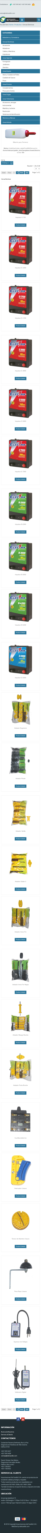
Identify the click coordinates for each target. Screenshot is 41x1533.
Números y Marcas (9, 118)
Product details (20, 225)
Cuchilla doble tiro (20, 1138)
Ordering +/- (5, 163)
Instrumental (7, 105)
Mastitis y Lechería (9, 108)
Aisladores (6, 48)
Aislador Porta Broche (20, 1085)
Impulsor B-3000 (20, 574)
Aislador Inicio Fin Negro (20, 984)
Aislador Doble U (20, 881)
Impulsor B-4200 (20, 625)
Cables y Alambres (9, 51)
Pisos (4, 80)
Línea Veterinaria (8, 99)
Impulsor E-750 (20, 217)
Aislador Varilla (20, 831)
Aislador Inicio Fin (20, 932)
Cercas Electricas (8, 42)
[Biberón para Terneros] (20, 134)
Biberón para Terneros (20, 142)
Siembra (5, 67)
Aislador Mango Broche (20, 1035)
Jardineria (6, 64)
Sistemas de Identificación (11, 114)
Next (21, 172)
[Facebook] (18, 1419)
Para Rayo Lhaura (20, 1291)
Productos (18, 25)
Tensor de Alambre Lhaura (20, 1239)
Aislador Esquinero (20, 728)
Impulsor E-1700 (20, 318)
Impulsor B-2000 (20, 524)
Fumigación (6, 61)
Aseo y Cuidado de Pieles (11, 75)
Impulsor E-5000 (20, 421)
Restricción (6, 111)
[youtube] (23, 1419)
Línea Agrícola (7, 58)
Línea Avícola (7, 122)
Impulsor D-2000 (20, 678)
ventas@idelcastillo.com (7, 13)
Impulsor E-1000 (20, 268)
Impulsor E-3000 (20, 371)
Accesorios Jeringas (9, 102)
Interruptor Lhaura (20, 1188)
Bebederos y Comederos (11, 37)
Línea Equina (7, 71)
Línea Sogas (7, 94)
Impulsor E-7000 (20, 471)
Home (11, 25)
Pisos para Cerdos (9, 91)
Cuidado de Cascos (9, 78)
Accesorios (6, 45)
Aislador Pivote (20, 778)
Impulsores (6, 54)
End (27, 172)
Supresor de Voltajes (20, 1342)
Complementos (8, 88)
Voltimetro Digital (20, 1392)
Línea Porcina (7, 84)
